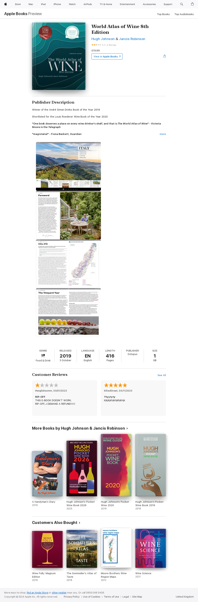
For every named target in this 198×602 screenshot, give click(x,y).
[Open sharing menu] (165, 56)
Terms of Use (111, 596)
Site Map (137, 596)
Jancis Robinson (132, 39)
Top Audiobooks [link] (184, 14)
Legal (126, 596)
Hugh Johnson (103, 39)
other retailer (59, 592)
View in (106, 56)
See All (162, 375)
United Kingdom (185, 596)
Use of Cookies (91, 596)
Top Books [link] (163, 14)
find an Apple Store (37, 592)
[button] (182, 4)
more (163, 134)
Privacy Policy (71, 596)
